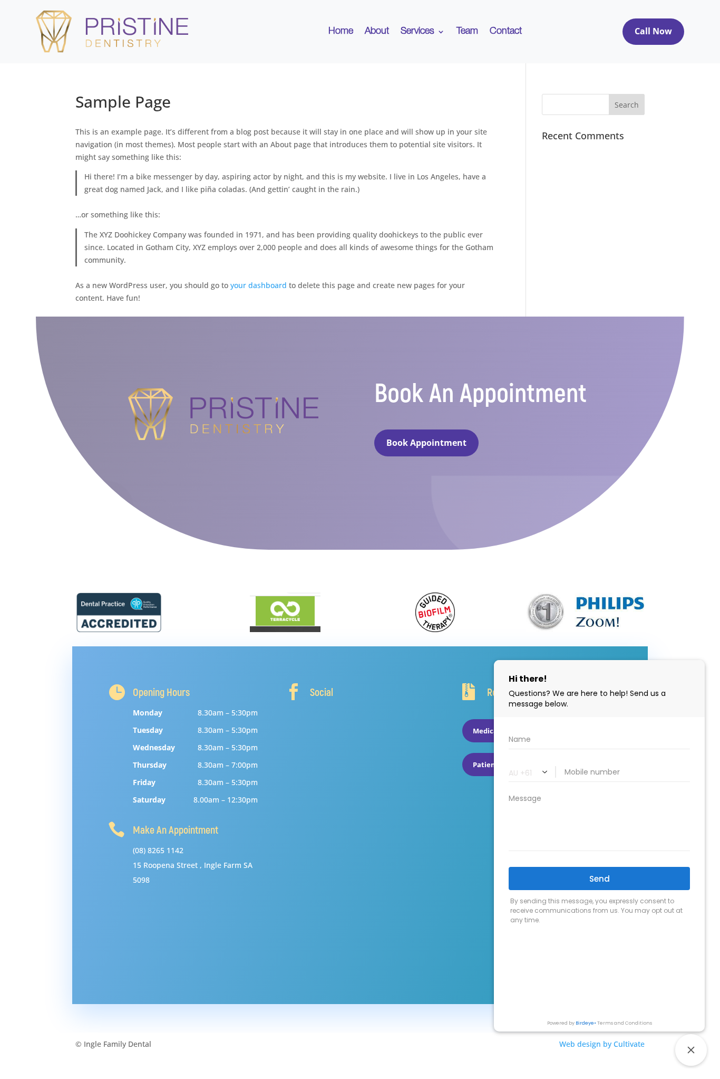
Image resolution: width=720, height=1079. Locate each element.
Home (340, 31)
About (377, 31)
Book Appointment (426, 442)
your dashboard (258, 285)
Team (467, 31)
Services (417, 31)
